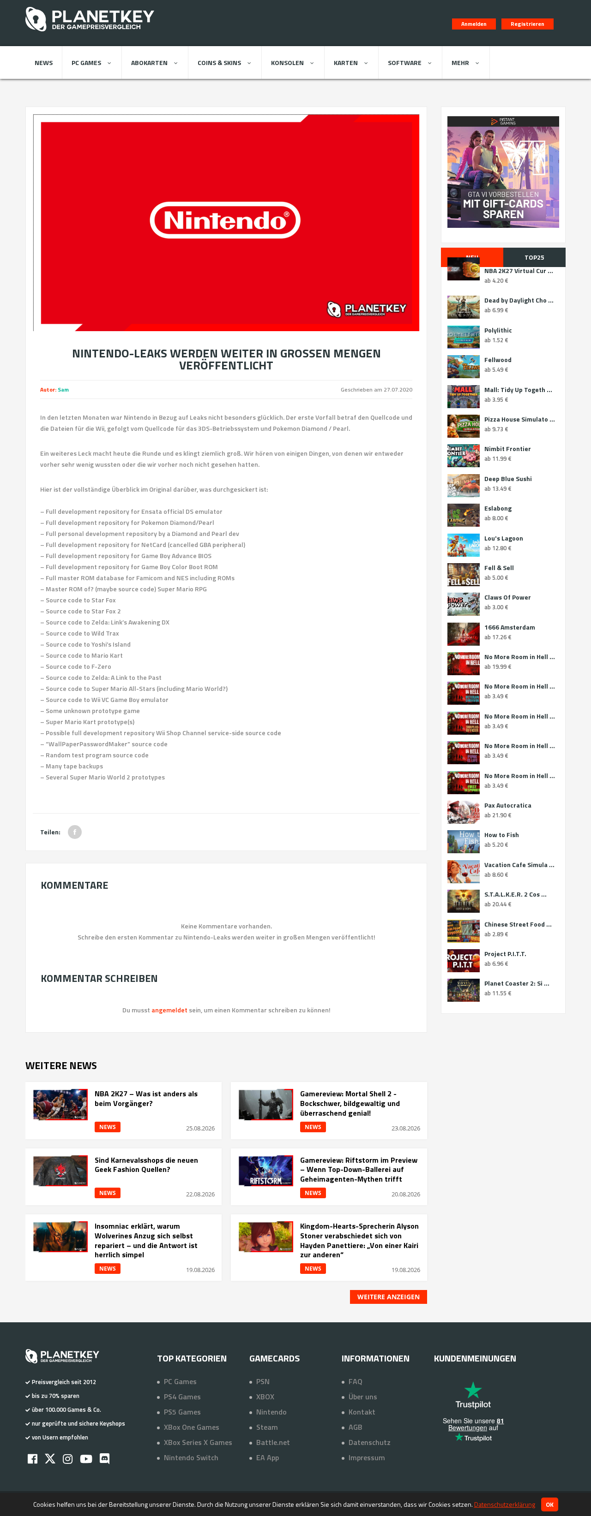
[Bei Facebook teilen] (75, 832)
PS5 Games (182, 1411)
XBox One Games (191, 1427)
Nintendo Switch (191, 1457)
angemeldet (169, 1010)
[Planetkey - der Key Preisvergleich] (89, 33)
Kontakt (362, 1411)
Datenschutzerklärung (504, 1504)
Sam (63, 389)
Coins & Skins (219, 62)
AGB (355, 1427)
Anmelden (474, 23)
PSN (263, 1381)
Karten (346, 62)
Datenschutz (370, 1442)
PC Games (86, 62)
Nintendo (271, 1411)
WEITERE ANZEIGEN (388, 1296)
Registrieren (527, 23)
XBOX (265, 1396)
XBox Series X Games (198, 1442)
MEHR (460, 62)
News (44, 62)
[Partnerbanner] (503, 172)
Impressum (367, 1457)
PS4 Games (182, 1396)
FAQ (355, 1381)
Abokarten (149, 62)
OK (550, 1504)
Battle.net (273, 1442)
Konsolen (287, 62)
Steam (267, 1427)
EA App (267, 1457)
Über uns (363, 1396)
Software (405, 62)
